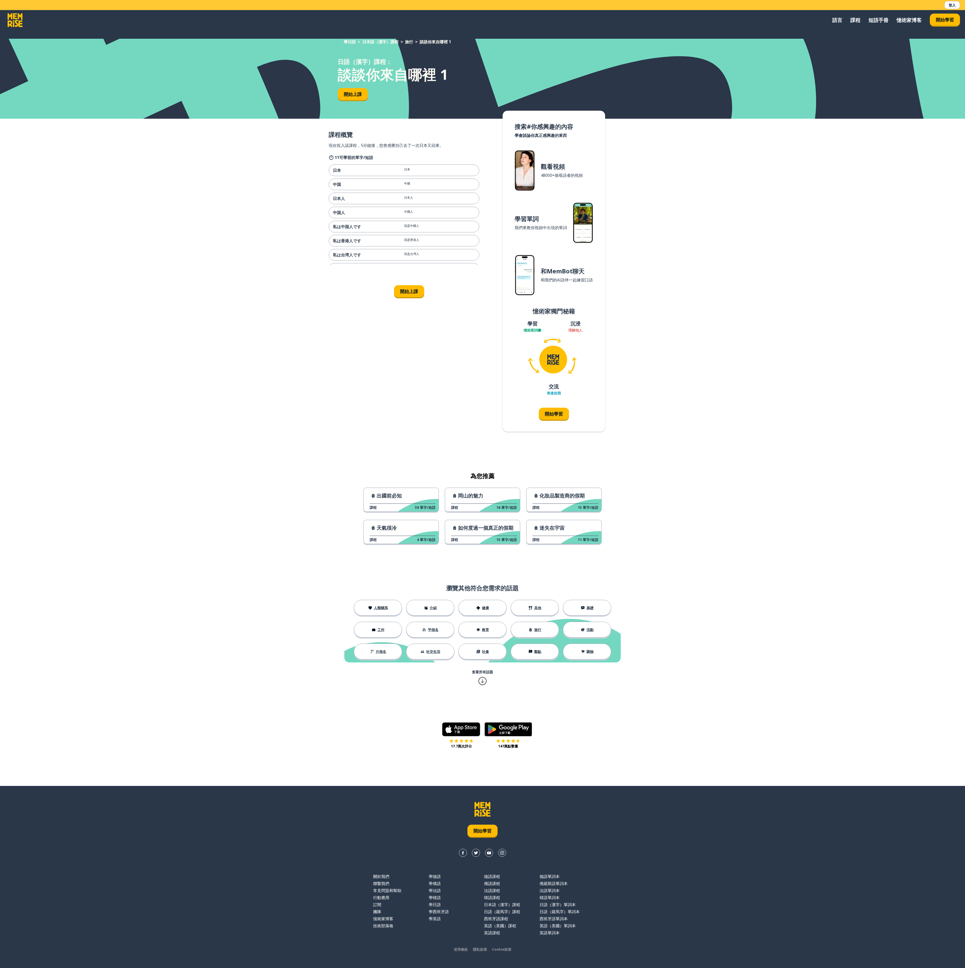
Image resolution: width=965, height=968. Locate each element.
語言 (837, 20)
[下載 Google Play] (508, 729)
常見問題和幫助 (387, 890)
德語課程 (492, 876)
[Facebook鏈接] (463, 853)
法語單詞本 (550, 890)
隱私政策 (480, 949)
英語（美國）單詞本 (558, 926)
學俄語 (435, 883)
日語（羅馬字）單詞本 (560, 911)
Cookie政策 (501, 949)
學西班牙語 (439, 911)
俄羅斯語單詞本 (554, 883)
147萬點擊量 (508, 746)
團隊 (377, 911)
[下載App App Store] (461, 729)
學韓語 (435, 897)
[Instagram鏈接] (502, 853)
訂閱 (377, 904)
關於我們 (381, 876)
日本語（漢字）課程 (380, 42)
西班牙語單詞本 (554, 918)
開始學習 (945, 20)
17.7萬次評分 (461, 746)
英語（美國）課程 (500, 926)
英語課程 (492, 933)
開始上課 (353, 94)
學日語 (350, 42)
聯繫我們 (381, 883)
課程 (855, 20)
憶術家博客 (909, 20)
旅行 (409, 42)
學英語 (435, 918)
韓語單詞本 (550, 897)
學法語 (435, 890)
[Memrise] (15, 20)
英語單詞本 (550, 933)
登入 (952, 5)
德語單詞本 (550, 876)
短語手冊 (878, 20)
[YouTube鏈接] (489, 853)
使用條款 (461, 949)
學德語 (435, 876)
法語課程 (492, 890)
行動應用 (381, 897)
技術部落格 (383, 926)
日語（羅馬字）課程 (502, 911)
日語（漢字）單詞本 (558, 904)
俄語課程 (492, 883)
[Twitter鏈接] (476, 853)
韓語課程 (492, 897)
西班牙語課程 (496, 918)
